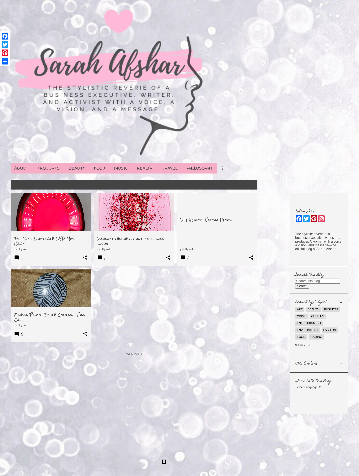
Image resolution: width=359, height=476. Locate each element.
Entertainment (309, 323)
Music (121, 168)
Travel (169, 168)
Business (331, 309)
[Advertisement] (274, 255)
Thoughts (48, 168)
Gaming (316, 336)
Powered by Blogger (182, 461)
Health (145, 168)
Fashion (329, 330)
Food (99, 168)
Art (300, 309)
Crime (301, 316)
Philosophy (199, 168)
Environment (307, 330)
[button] (84, 258)
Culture (318, 316)
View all (248, 185)
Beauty (77, 168)
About (21, 168)
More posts (134, 353)
